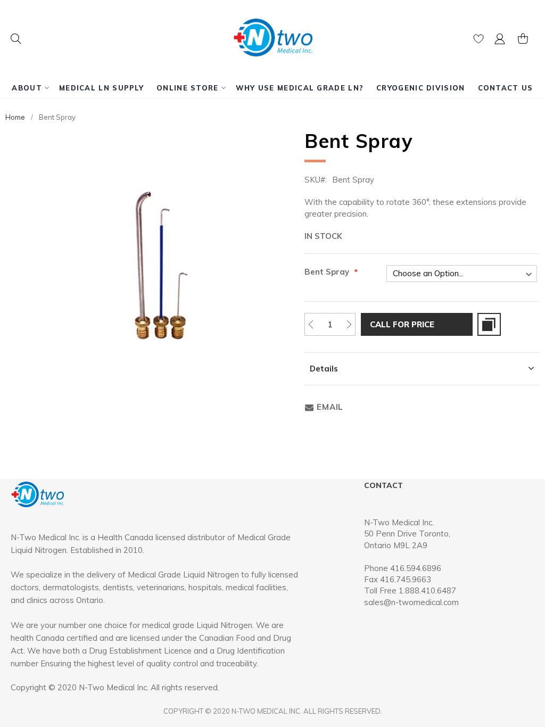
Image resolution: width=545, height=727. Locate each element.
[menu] (272, 88)
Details (324, 368)
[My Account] (499, 41)
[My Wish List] (478, 41)
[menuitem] (29, 88)
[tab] (422, 368)
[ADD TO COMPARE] (489, 324)
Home (15, 117)
